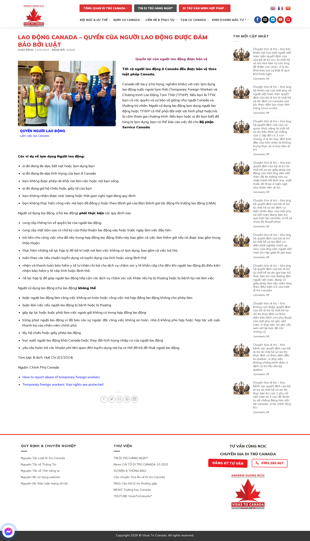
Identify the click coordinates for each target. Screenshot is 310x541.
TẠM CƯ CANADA (193, 20)
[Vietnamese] (288, 7)
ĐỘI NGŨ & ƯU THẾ (94, 20)
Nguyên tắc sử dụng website (40, 477)
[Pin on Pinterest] (126, 399)
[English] (273, 7)
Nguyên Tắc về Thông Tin (38, 464)
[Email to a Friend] (119, 399)
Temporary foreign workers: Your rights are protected (62, 384)
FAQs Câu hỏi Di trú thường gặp (135, 483)
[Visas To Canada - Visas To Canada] (46, 16)
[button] (288, 19)
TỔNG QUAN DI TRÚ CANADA (104, 8)
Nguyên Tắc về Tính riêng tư (40, 471)
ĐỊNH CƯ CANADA (126, 20)
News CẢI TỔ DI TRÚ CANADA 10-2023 (141, 464)
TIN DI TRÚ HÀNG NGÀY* (155, 8)
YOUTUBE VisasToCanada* (133, 496)
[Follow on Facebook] (257, 19)
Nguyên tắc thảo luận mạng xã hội (44, 483)
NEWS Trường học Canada (132, 490)
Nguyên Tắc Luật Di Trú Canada (43, 458)
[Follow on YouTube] (280, 19)
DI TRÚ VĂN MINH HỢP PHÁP (203, 8)
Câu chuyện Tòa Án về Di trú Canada (139, 477)
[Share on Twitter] (111, 399)
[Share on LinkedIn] (134, 399)
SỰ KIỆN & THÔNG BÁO (130, 471)
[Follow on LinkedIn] (272, 19)
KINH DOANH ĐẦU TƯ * (229, 20)
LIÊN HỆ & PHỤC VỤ (160, 20)
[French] (280, 7)
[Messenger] (8, 531)
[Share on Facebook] (104, 399)
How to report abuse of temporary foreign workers (61, 377)
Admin (70, 49)
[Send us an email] (265, 19)
